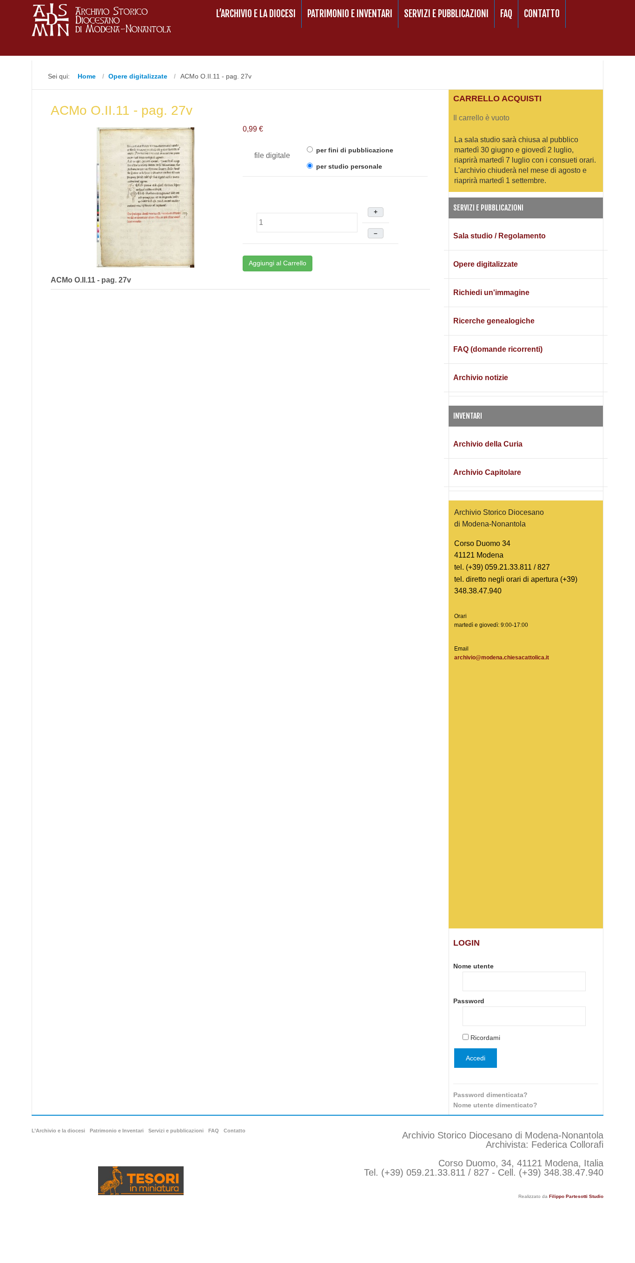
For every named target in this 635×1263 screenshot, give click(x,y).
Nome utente (473, 966)
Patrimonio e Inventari (349, 14)
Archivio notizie (480, 378)
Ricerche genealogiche (494, 321)
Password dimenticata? (490, 1095)
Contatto (542, 14)
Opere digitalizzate (485, 264)
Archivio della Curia (488, 444)
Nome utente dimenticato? (495, 1105)
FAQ (506, 14)
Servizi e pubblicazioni (446, 14)
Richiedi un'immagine (491, 292)
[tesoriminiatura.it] (141, 1180)
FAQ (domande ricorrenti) (497, 349)
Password (468, 1001)
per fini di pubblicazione (353, 150)
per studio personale (348, 166)
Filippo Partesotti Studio (576, 1196)
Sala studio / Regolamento (499, 236)
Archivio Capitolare (487, 472)
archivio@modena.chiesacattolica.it (501, 657)
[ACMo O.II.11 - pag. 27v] (145, 197)
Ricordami (485, 1037)
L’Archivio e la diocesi (256, 14)
